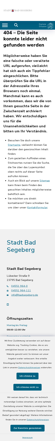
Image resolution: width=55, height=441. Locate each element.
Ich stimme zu (27, 376)
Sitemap (45, 180)
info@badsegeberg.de (24, 295)
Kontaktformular (37, 207)
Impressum (27, 437)
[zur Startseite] (17, 10)
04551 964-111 (21, 290)
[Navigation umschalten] (5, 25)
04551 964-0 (19, 286)
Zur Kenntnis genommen (27, 428)
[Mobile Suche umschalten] (16, 25)
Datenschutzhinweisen (29, 367)
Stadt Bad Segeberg (21, 246)
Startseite (14, 145)
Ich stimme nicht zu (27, 387)
